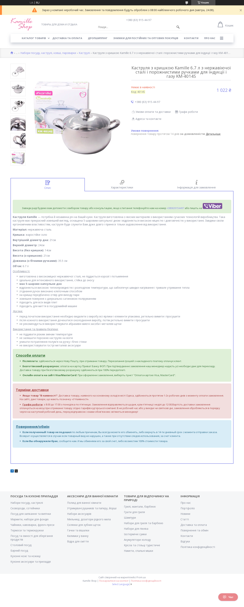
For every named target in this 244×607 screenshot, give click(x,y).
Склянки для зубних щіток (84, 525)
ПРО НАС (209, 38)
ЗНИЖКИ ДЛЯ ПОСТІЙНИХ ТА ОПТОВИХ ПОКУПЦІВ (145, 38)
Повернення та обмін (194, 530)
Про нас (186, 502)
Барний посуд (19, 550)
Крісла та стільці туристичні (142, 545)
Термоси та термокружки (27, 530)
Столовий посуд (20, 545)
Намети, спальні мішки (138, 551)
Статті (185, 519)
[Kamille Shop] (21, 24)
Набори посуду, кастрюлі (26, 502)
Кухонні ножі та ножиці (25, 556)
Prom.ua (141, 577)
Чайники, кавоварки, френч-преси (32, 525)
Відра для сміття (78, 541)
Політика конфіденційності (198, 547)
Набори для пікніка (136, 528)
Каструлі (84, 53)
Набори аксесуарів (79, 514)
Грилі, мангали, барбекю (140, 506)
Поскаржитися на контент (113, 580)
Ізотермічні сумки (135, 534)
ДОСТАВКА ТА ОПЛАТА (67, 38)
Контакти (187, 536)
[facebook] (12, 471)
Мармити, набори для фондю (29, 519)
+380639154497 (175, 208)
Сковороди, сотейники (25, 508)
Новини (185, 514)
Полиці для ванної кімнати (84, 502)
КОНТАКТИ (191, 38)
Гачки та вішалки (78, 530)
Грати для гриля (134, 512)
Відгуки (185, 541)
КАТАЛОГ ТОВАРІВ (34, 38)
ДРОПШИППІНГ (98, 38)
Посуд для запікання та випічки (30, 514)
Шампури (130, 517)
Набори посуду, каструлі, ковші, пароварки (48, 53)
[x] (16, 471)
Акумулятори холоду (137, 539)
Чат (231, 597)
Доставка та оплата (194, 525)
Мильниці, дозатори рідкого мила (89, 519)
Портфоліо (188, 508)
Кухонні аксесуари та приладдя (30, 561)
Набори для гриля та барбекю (143, 523)
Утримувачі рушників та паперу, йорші (91, 508)
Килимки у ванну (77, 536)
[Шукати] (178, 27)
